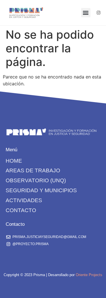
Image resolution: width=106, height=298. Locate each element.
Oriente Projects (89, 275)
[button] (85, 12)
